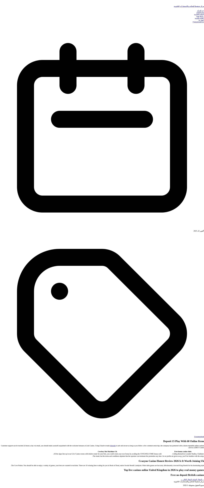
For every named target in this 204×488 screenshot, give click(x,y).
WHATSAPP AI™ (198, 22)
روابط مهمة (200, 16)
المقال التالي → (186, 479)
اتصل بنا (201, 20)
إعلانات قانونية (199, 18)
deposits (113, 446)
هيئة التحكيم (200, 12)
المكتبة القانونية (199, 14)
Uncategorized (199, 437)
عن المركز (200, 10)
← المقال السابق (198, 479)
